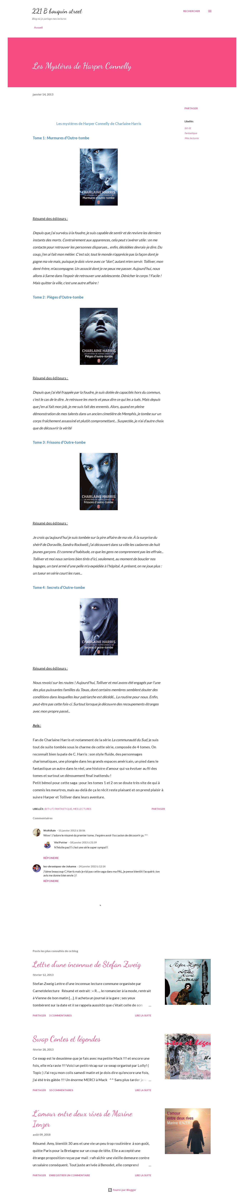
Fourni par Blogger (124, 1190)
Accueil (38, 27)
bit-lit (188, 128)
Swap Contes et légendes (66, 1038)
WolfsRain (49, 830)
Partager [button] (191, 108)
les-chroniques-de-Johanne (59, 866)
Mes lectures (192, 138)
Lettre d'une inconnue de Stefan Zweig (87, 964)
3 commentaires (60, 1015)
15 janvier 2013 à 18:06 (71, 830)
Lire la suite (143, 1015)
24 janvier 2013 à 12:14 (92, 866)
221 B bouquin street (57, 11)
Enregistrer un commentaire (69, 1175)
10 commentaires (61, 1090)
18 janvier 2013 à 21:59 (83, 842)
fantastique (191, 133)
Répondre (51, 857)
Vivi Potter (60, 842)
